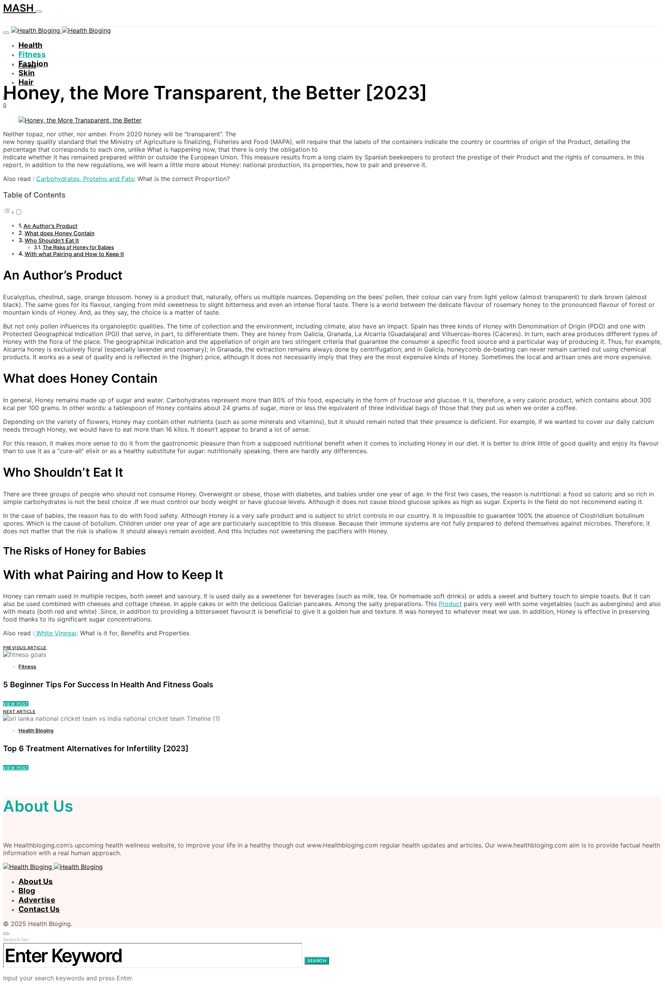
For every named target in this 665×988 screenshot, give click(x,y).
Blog (26, 890)
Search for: (16, 939)
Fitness (32, 54)
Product (450, 604)
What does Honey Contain (60, 233)
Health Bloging (35, 730)
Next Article (19, 711)
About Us (35, 881)
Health (30, 45)
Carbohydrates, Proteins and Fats (85, 179)
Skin (26, 72)
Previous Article (25, 647)
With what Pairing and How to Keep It (74, 254)
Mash (19, 8)
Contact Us (39, 909)
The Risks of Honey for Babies (78, 247)
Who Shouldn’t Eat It (52, 240)
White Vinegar (55, 633)
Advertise (36, 899)
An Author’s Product (50, 226)
